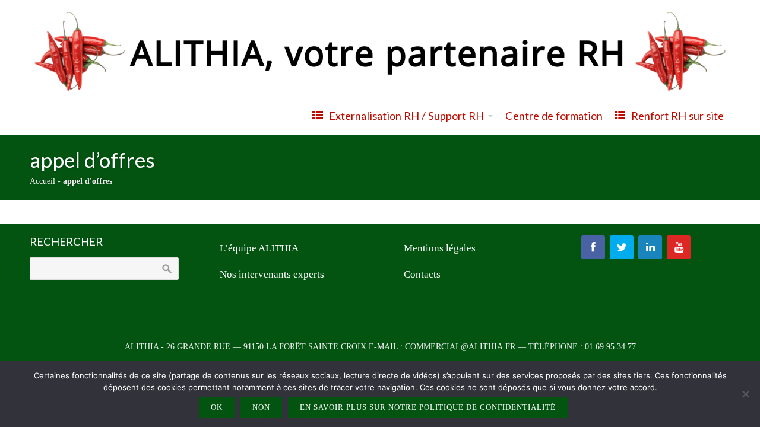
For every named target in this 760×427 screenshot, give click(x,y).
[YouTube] (679, 247)
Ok (217, 407)
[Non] (745, 394)
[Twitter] (622, 247)
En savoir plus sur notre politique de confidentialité (428, 407)
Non (261, 407)
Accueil (42, 181)
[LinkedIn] (650, 247)
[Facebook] (593, 247)
